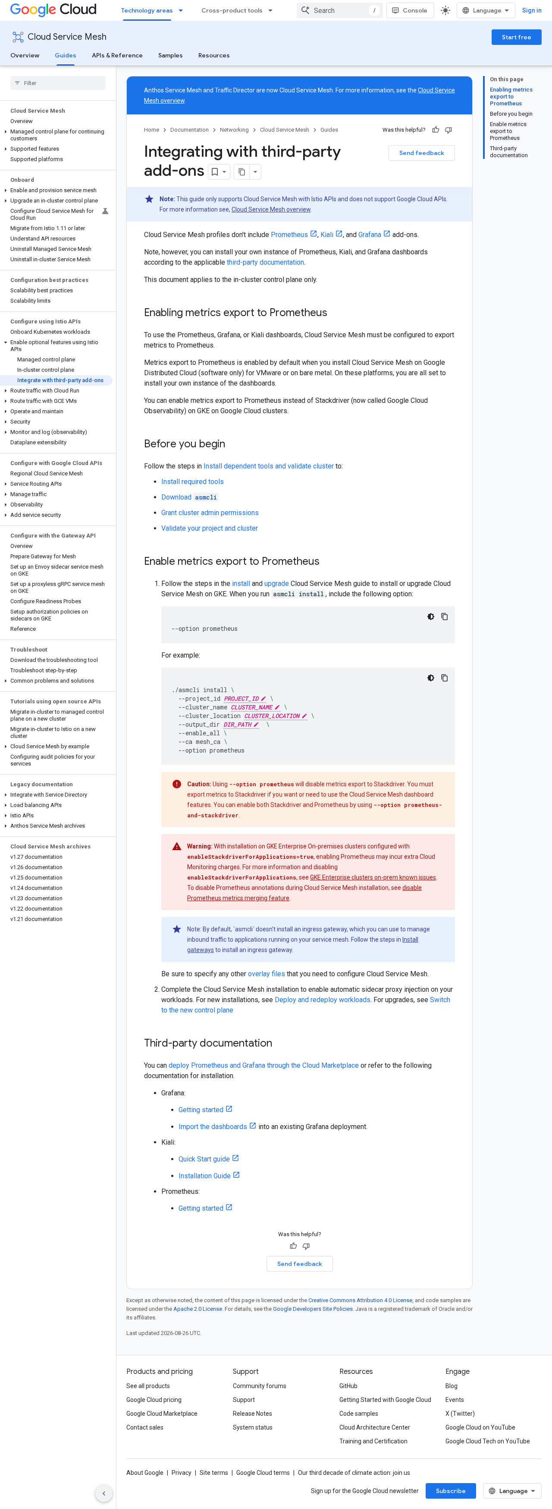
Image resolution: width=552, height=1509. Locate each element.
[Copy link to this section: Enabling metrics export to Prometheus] (336, 313)
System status (253, 1427)
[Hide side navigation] (104, 1493)
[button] (56, 135)
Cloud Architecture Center (374, 1427)
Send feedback (421, 153)
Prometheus (289, 235)
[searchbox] (58, 83)
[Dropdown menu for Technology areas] (183, 10)
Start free (516, 37)
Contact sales (144, 1427)
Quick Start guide (204, 1159)
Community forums (259, 1385)
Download (189, 497)
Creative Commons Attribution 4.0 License (360, 1300)
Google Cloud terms (263, 1472)
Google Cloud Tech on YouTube (487, 1441)
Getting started (201, 1110)
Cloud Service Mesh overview (271, 209)
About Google (144, 1472)
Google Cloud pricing (154, 1399)
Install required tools (192, 482)
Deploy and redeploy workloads (322, 1000)
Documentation (189, 130)
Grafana (369, 235)
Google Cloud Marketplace (162, 1413)
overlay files (266, 974)
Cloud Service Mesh (67, 37)
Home (151, 130)
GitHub (348, 1385)
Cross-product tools (232, 10)
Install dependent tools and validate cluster (269, 466)
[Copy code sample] (445, 616)
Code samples (358, 1413)
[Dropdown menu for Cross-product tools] (273, 10)
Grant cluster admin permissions (210, 513)
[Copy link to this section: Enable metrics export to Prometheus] (328, 562)
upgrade (276, 583)
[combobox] (340, 10)
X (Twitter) (460, 1413)
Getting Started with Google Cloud (385, 1399)
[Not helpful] (448, 129)
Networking (234, 130)
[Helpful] (435, 129)
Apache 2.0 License (197, 1309)
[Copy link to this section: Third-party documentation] (280, 1044)
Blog (451, 1385)
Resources (214, 55)
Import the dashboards (213, 1127)
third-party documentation (265, 262)
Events (454, 1399)
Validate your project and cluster (209, 528)
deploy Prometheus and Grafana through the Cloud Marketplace (264, 1065)
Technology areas (147, 10)
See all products (148, 1385)
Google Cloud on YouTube (480, 1427)
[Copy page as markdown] (242, 172)
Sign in (532, 10)
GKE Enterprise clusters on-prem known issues (373, 877)
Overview (24, 55)
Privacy (181, 1472)
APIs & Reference (117, 55)
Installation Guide (205, 1176)
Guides (65, 55)
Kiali (326, 235)
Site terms (214, 1472)
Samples (170, 55)
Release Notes (252, 1413)
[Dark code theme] (431, 616)
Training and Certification (373, 1441)
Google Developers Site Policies (313, 1309)
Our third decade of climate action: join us (354, 1472)
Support (244, 1399)
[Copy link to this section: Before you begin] (233, 445)
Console (415, 10)
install (241, 583)
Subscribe (451, 1491)
